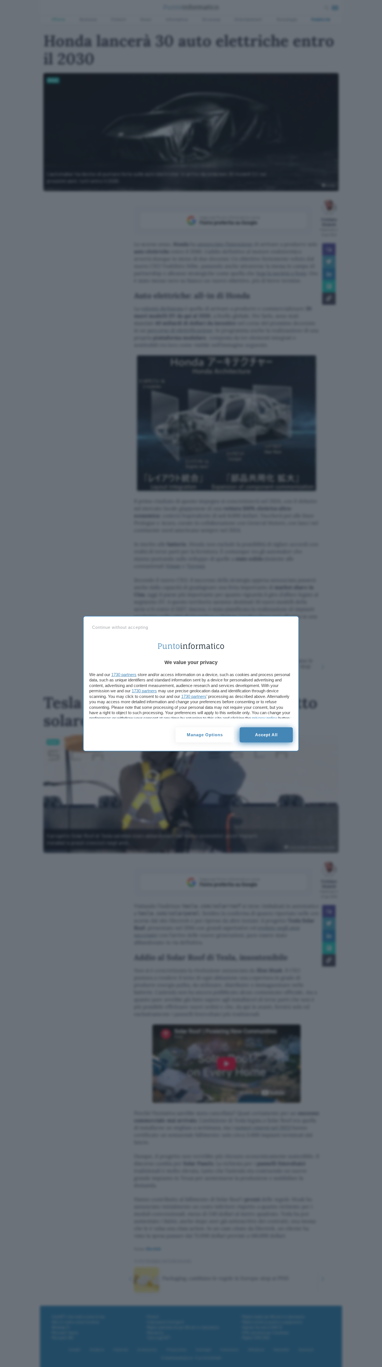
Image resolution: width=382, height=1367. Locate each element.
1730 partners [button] (123, 674)
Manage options (205, 734)
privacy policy (264, 718)
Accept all (266, 734)
